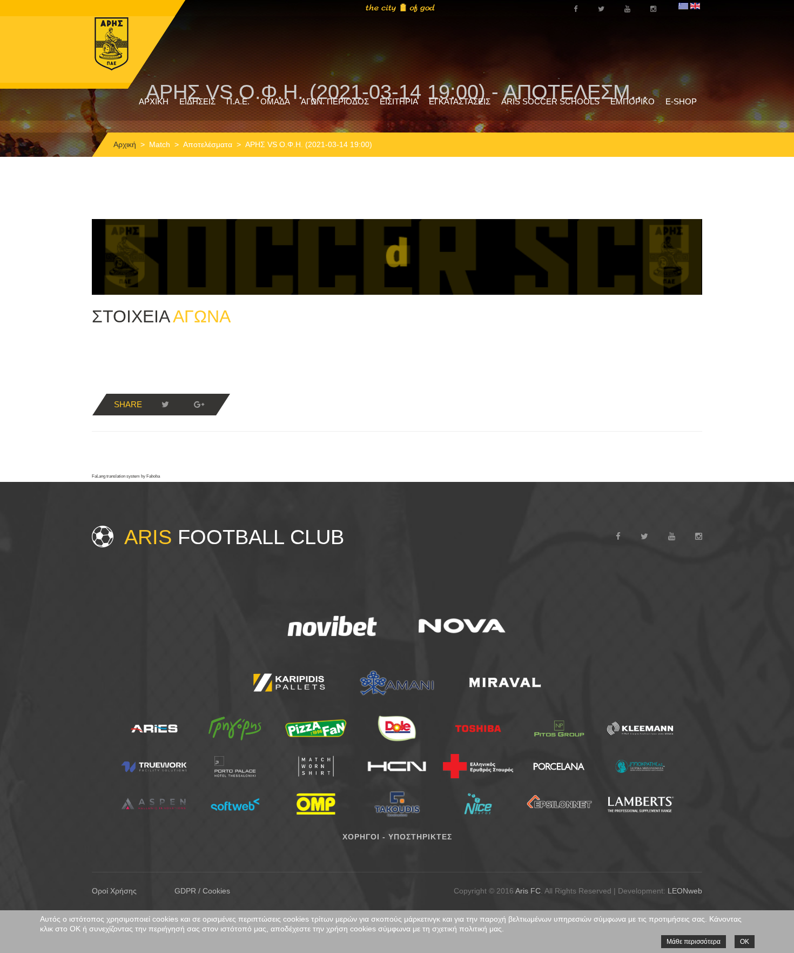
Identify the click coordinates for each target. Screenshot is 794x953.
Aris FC (528, 890)
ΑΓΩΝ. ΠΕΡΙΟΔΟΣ (335, 101)
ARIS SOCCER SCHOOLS (550, 101)
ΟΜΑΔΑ (275, 101)
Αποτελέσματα (207, 144)
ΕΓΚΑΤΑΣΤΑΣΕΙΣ (459, 101)
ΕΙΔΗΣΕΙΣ (197, 101)
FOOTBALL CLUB (234, 537)
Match (159, 144)
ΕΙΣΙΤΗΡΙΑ (399, 101)
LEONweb (685, 890)
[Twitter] (165, 404)
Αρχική (124, 144)
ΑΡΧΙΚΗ (154, 101)
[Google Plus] (199, 404)
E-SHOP (681, 101)
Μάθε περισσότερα (694, 941)
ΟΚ (744, 941)
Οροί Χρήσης (114, 890)
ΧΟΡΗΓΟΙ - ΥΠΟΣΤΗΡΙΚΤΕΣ (397, 836)
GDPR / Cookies (202, 890)
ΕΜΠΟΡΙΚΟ (632, 101)
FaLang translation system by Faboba (126, 476)
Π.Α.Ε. (238, 101)
